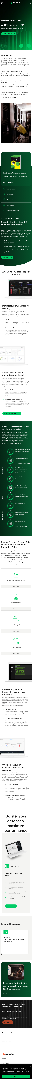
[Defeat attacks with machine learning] (17, 290)
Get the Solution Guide (10, 413)
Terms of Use (5, 1063)
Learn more (6, 257)
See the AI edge (7, 33)
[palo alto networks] (16, 3)
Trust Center (5, 1060)
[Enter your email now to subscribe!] (16, 1012)
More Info (16, 586)
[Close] (30, 1066)
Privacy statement (12, 1073)
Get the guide (8, 182)
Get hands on (8, 994)
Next (29, 46)
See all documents (6, 954)
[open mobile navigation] (2, 3)
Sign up (6, 1022)
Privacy (4, 1058)
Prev (21, 46)
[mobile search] (30, 3)
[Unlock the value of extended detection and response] (15, 749)
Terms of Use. (13, 1018)
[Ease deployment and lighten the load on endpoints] (17, 673)
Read (5, 948)
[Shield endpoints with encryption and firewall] (15, 356)
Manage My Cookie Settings (16, 1076)
